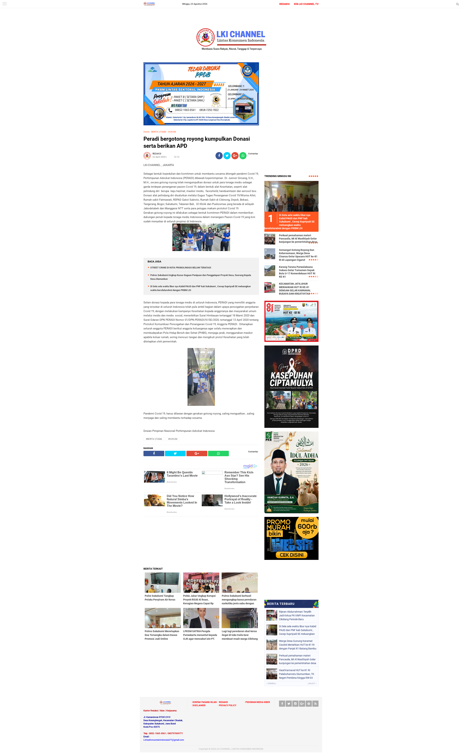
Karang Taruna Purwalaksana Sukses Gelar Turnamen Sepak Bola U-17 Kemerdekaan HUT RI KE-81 (297, 271)
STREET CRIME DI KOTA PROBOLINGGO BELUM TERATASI (180, 267)
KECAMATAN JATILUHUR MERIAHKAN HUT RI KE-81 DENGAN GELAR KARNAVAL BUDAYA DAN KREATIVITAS (295, 288)
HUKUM (172, 132)
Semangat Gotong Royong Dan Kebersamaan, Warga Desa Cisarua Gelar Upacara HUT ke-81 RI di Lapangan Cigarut (298, 255)
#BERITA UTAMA (154, 439)
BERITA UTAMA (158, 132)
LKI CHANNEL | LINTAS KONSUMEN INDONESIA (240, 749)
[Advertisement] (201, 541)
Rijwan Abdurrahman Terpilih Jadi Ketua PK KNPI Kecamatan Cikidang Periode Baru (297, 615)
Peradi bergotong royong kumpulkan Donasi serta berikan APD (196, 142)
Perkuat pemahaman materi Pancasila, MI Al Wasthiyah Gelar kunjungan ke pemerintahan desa (298, 238)
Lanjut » (312, 683)
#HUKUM (172, 439)
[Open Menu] (4, 4)
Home (146, 132)
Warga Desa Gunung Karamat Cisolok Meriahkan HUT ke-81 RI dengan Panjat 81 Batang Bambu (297, 645)
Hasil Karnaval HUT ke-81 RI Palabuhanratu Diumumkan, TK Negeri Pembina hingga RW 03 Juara (296, 674)
